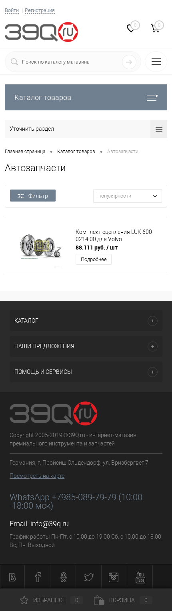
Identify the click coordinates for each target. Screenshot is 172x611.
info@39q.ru (49, 523)
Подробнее (94, 259)
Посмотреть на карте (37, 476)
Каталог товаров (42, 97)
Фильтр (38, 196)
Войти (12, 10)
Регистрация (40, 10)
